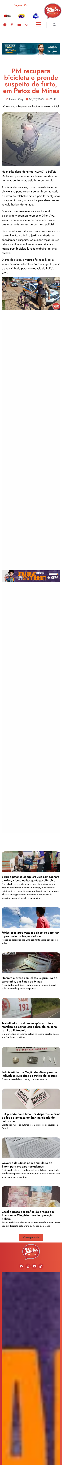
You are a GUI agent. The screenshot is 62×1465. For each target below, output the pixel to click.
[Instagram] (12, 25)
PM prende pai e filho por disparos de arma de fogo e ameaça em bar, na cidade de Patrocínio (31, 1117)
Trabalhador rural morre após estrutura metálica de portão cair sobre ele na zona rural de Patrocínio (29, 1027)
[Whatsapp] (26, 25)
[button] (54, 25)
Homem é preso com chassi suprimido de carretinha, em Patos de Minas (29, 980)
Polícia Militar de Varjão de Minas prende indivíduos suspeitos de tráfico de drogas (29, 1074)
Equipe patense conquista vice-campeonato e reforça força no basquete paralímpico (30, 879)
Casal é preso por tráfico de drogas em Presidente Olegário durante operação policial (28, 1215)
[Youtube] (19, 25)
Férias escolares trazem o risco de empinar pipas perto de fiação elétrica (30, 934)
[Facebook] (5, 25)
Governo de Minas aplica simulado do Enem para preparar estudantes (27, 1165)
